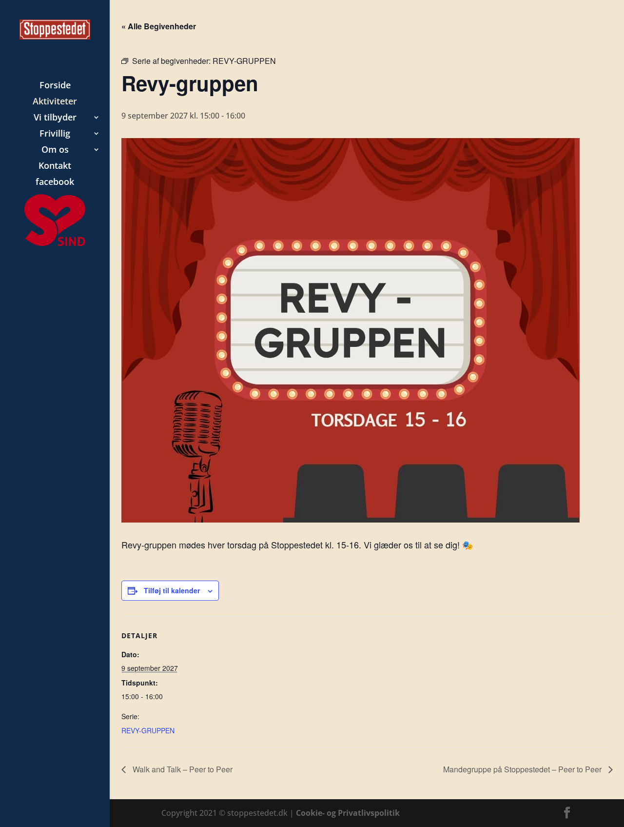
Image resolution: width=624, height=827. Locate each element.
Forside (55, 86)
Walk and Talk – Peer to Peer (182, 769)
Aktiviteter (55, 102)
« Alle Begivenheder (158, 26)
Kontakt (55, 166)
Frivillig (54, 134)
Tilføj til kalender (172, 590)
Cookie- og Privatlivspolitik (348, 812)
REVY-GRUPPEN (148, 730)
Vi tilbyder (55, 118)
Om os (55, 150)
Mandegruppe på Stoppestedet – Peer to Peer (523, 769)
